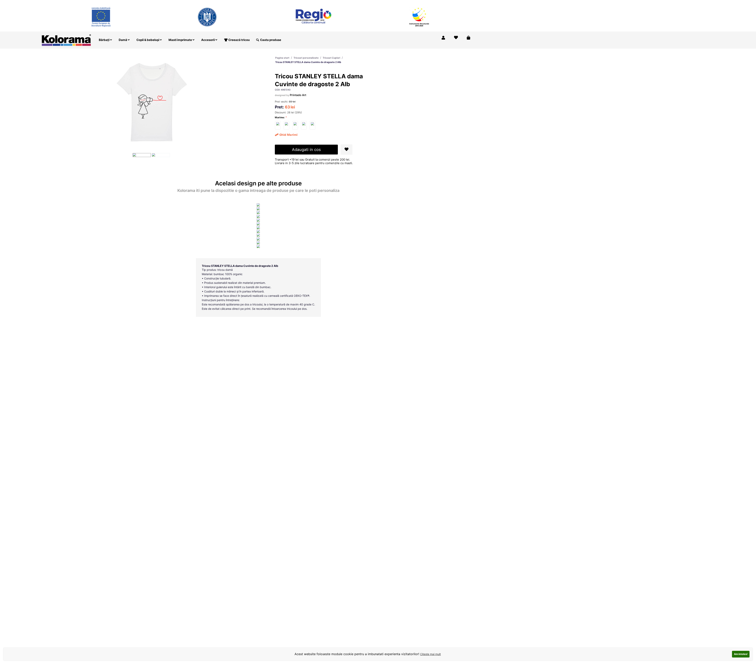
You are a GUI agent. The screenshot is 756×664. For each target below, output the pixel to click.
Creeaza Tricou (392, 2)
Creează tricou (239, 40)
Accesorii (208, 40)
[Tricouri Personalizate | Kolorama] (66, 39)
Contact (466, 2)
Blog (451, 2)
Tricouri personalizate (306, 57)
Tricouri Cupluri (331, 57)
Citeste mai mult (430, 654)
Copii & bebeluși (148, 40)
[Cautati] (257, 40)
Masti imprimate (181, 40)
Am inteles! (741, 654)
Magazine (415, 2)
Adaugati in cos (306, 149)
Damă (123, 40)
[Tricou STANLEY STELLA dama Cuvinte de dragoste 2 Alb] (278, 125)
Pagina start (282, 57)
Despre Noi (435, 2)
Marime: (280, 117)
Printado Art (298, 95)
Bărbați (104, 40)
